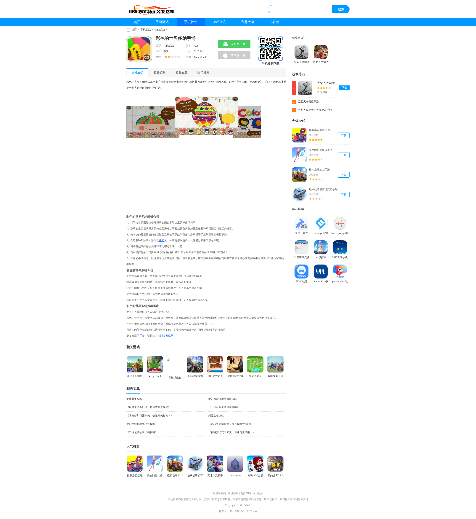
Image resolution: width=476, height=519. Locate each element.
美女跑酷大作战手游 (320, 150)
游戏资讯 (219, 22)
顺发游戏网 (166, 335)
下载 (344, 87)
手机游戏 (162, 22)
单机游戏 (233, 493)
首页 (137, 22)
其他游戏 (160, 29)
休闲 (161, 240)
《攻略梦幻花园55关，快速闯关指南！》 (149, 415)
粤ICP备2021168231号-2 (243, 511)
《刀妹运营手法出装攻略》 (223, 407)
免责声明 (245, 493)
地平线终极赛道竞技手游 (323, 189)
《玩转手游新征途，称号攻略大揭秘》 (148, 407)
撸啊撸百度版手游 (319, 130)
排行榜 (274, 22)
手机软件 (190, 22)
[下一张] (227, 152)
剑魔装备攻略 (134, 398)
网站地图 (258, 493)
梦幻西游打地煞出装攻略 (222, 398)
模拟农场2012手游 (319, 169)
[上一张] (160, 152)
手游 (142, 335)
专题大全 (247, 22)
